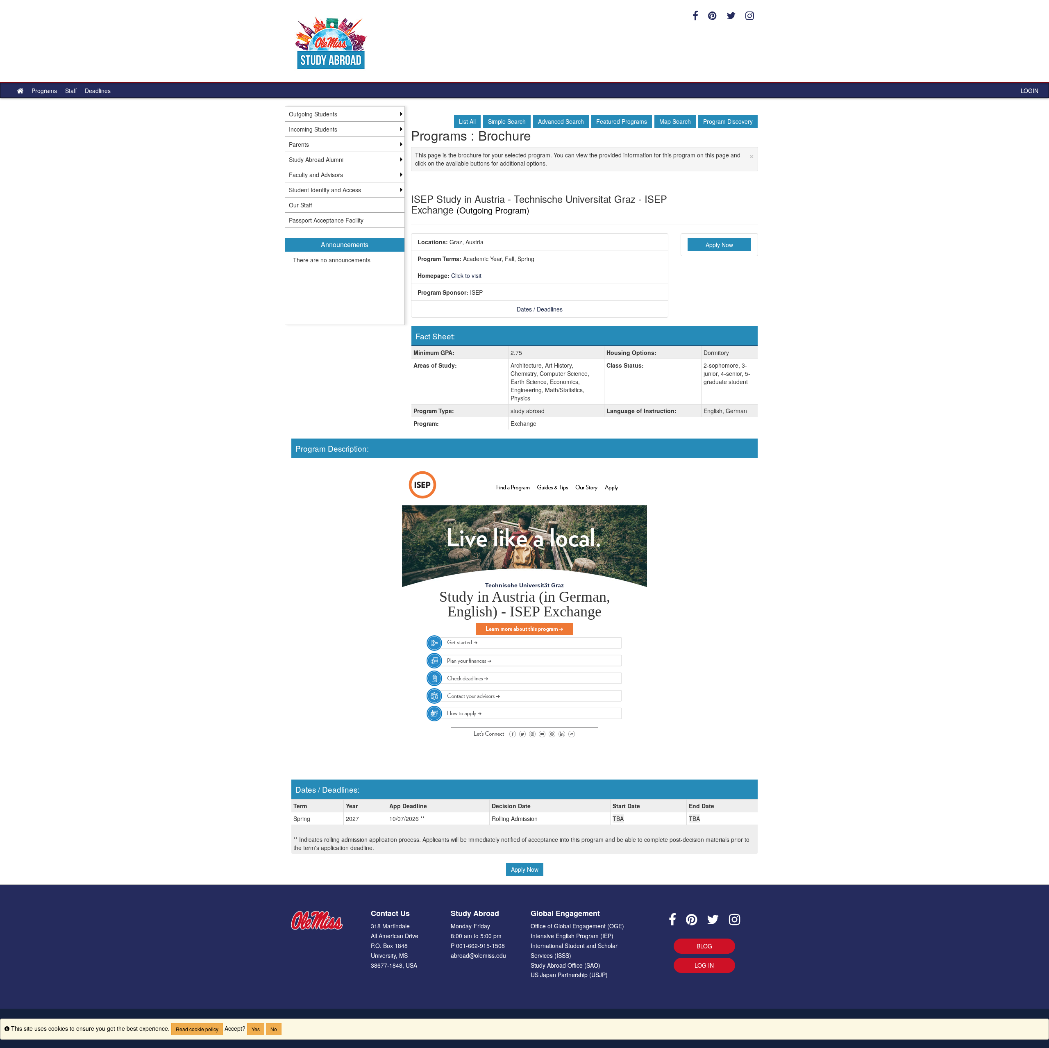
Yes (256, 1028)
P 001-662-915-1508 (478, 945)
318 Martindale (390, 926)
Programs (44, 90)
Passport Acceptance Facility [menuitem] (326, 220)
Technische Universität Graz (524, 585)
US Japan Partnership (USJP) (569, 975)
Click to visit (466, 275)
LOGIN (1029, 90)
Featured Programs (621, 121)
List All (467, 121)
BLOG (704, 946)
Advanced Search (561, 121)
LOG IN (704, 965)
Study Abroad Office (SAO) (565, 965)
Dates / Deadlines (540, 309)
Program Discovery (728, 121)
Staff (71, 90)
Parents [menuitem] (299, 144)
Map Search (675, 121)
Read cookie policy (197, 1028)
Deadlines (98, 90)
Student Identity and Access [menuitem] (325, 190)
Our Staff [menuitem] (300, 205)
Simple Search (507, 121)
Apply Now (719, 245)
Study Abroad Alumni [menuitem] (316, 159)
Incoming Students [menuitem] (313, 129)
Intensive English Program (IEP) (572, 936)
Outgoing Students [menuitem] (313, 114)
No (273, 1028)
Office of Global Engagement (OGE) (577, 926)
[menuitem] (344, 276)
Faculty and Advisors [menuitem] (316, 174)
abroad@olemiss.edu (478, 955)
